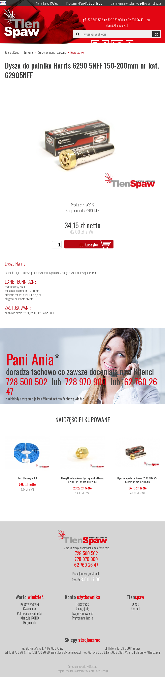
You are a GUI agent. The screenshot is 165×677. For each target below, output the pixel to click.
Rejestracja (82, 604)
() (119, 43)
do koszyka (88, 244)
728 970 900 (115, 19)
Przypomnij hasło (82, 618)
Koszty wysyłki (29, 604)
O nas (135, 604)
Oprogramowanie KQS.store (82, 666)
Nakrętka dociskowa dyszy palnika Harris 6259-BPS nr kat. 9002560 (82, 480)
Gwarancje (29, 608)
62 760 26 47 (135, 19)
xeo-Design (102, 671)
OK (156, 34)
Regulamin (29, 622)
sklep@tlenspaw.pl (117, 25)
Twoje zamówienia (82, 613)
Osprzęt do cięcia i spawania (52, 52)
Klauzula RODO (29, 618)
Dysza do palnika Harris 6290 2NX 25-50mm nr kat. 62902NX (137, 480)
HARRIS (89, 204)
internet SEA (83, 671)
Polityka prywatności (29, 613)
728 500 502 (95, 19)
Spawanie (28, 52)
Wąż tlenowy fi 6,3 (27, 478)
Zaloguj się (82, 608)
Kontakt (135, 608)
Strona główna (12, 52)
